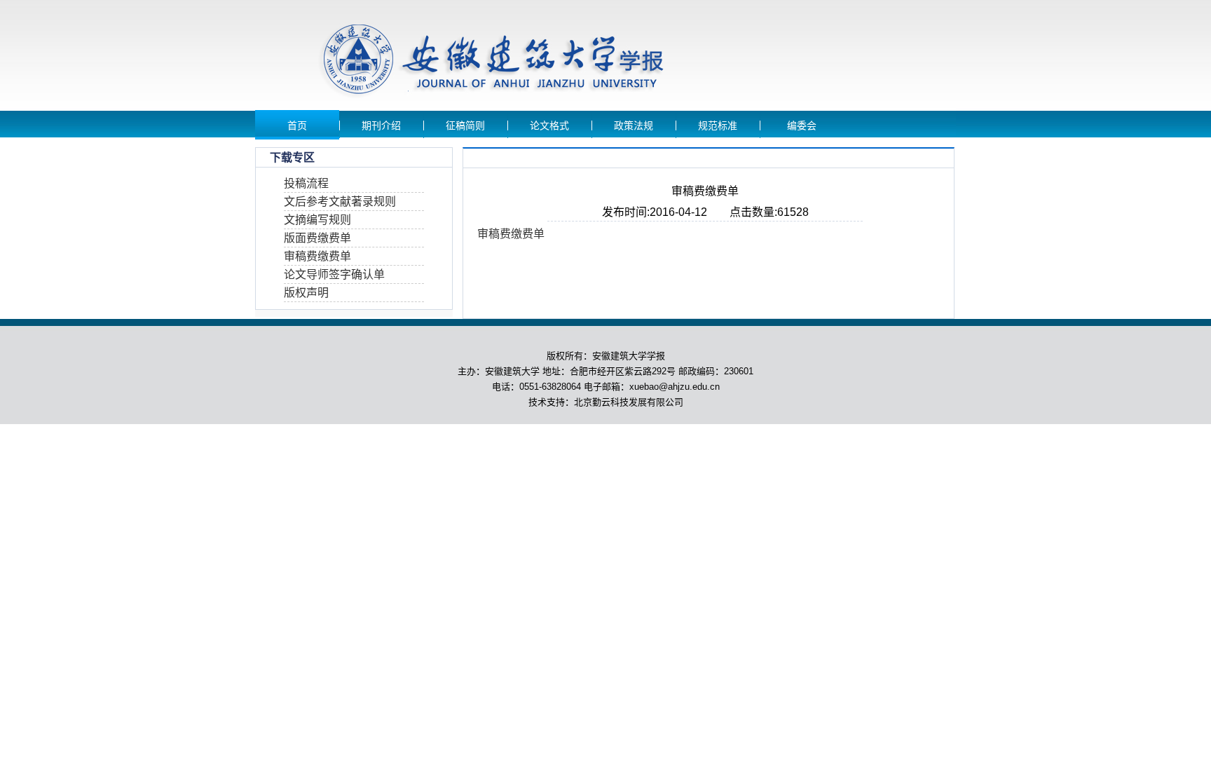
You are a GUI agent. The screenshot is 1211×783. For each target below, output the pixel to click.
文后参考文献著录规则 (340, 201)
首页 (297, 126)
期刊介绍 (381, 126)
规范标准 (717, 126)
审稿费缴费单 (317, 256)
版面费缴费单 (317, 238)
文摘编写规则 (317, 220)
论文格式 (549, 126)
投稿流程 (306, 183)
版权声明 (306, 293)
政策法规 (633, 126)
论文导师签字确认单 (334, 274)
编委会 (801, 126)
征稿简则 (465, 126)
